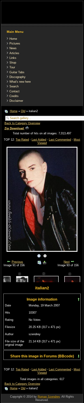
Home (13, 38)
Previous (17, 262)
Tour (12, 67)
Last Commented (60, 139)
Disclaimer (16, 100)
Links (12, 58)
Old (23, 111)
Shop (12, 62)
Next (67, 262)
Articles (14, 53)
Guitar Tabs (16, 72)
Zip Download (14, 128)
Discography (17, 77)
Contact (14, 91)
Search (14, 86)
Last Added (39, 139)
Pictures (14, 43)
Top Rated (22, 139)
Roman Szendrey (49, 396)
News (13, 48)
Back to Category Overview (22, 123)
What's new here (20, 81)
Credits (14, 96)
